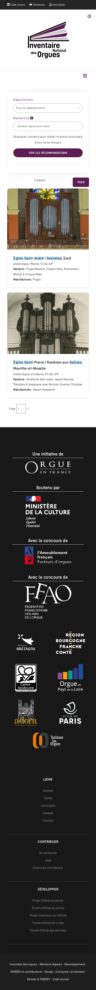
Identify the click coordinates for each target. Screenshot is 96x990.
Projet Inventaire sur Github (48, 915)
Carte (48, 798)
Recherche (21, 118)
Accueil (48, 790)
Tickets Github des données (48, 930)
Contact (48, 820)
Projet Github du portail (48, 900)
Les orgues (48, 805)
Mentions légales (51, 964)
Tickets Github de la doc (48, 922)
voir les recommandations (48, 152)
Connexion (38, 4)
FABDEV (15, 971)
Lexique (48, 813)
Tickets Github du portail (48, 908)
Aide (48, 860)
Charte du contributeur (48, 867)
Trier (81, 182)
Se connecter (48, 852)
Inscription (58, 4)
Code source (17, 4)
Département (23, 99)
